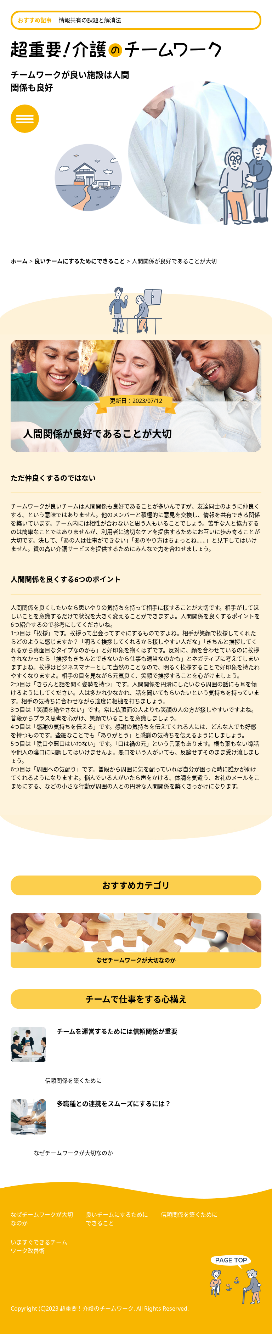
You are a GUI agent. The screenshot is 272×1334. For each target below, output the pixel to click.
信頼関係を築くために (73, 1081)
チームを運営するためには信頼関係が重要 (117, 1031)
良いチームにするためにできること (117, 1219)
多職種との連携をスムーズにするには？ (114, 1103)
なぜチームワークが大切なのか (73, 1153)
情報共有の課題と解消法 (90, 20)
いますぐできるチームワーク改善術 (39, 1246)
